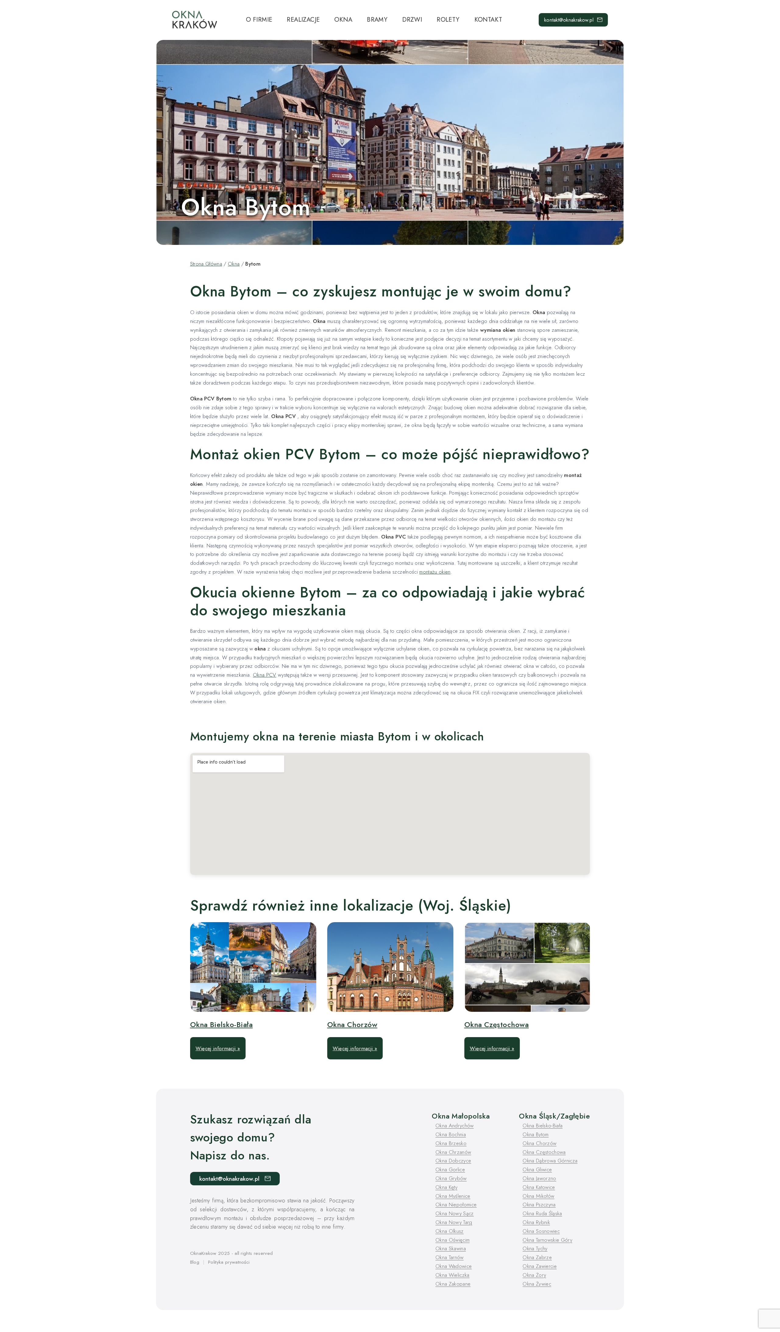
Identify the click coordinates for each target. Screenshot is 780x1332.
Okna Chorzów (352, 1024)
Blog (194, 1262)
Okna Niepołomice (456, 1204)
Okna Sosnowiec (541, 1231)
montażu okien (434, 571)
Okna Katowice (539, 1187)
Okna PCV (264, 675)
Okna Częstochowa (496, 1024)
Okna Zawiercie (540, 1266)
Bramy (377, 19)
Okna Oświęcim (452, 1240)
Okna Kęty (446, 1187)
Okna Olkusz (449, 1231)
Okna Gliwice (537, 1169)
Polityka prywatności (229, 1262)
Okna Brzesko (450, 1143)
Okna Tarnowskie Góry (547, 1240)
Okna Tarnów (449, 1257)
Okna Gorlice (450, 1169)
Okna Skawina (450, 1248)
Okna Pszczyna (539, 1204)
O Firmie (259, 19)
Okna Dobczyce (453, 1160)
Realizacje (303, 19)
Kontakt (488, 19)
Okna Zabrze (537, 1257)
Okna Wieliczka (452, 1275)
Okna (343, 19)
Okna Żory (534, 1275)
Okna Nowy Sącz (454, 1213)
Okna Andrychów (454, 1125)
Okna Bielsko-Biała (221, 1024)
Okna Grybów (451, 1178)
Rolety (448, 19)
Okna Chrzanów (453, 1152)
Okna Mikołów (538, 1196)
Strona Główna (206, 263)
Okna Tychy (535, 1248)
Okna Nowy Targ (453, 1222)
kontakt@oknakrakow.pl (569, 19)
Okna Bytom (535, 1134)
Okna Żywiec (537, 1283)
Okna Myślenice (452, 1196)
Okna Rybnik (536, 1222)
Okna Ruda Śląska (542, 1213)
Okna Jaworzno (539, 1178)
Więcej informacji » (218, 1048)
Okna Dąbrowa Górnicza (550, 1160)
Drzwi (412, 19)
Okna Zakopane (452, 1283)
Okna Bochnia (450, 1134)
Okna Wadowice (453, 1266)
